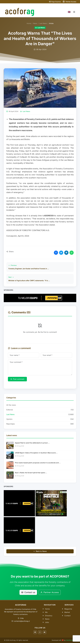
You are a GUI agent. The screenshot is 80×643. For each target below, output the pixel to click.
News (35, 23)
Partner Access (51, 592)
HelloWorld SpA (71, 640)
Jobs (47, 622)
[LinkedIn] (66, 253)
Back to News (41, 551)
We (46, 612)
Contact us (29, 592)
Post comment (18, 379)
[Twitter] (61, 253)
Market (67, 612)
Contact (67, 616)
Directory (48, 616)
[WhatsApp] (71, 253)
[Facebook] (56, 253)
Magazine (68, 609)
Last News (43, 23)
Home (29, 23)
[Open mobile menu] (74, 12)
